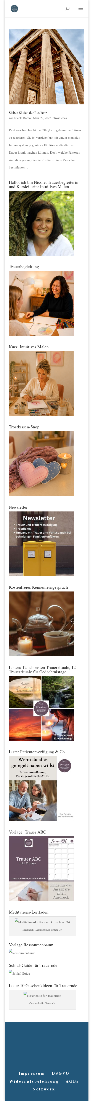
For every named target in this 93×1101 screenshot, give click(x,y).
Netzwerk (44, 1089)
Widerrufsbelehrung (34, 1081)
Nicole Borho (22, 118)
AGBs (72, 1081)
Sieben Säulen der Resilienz (28, 112)
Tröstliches (60, 118)
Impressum (32, 1073)
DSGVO (61, 1073)
